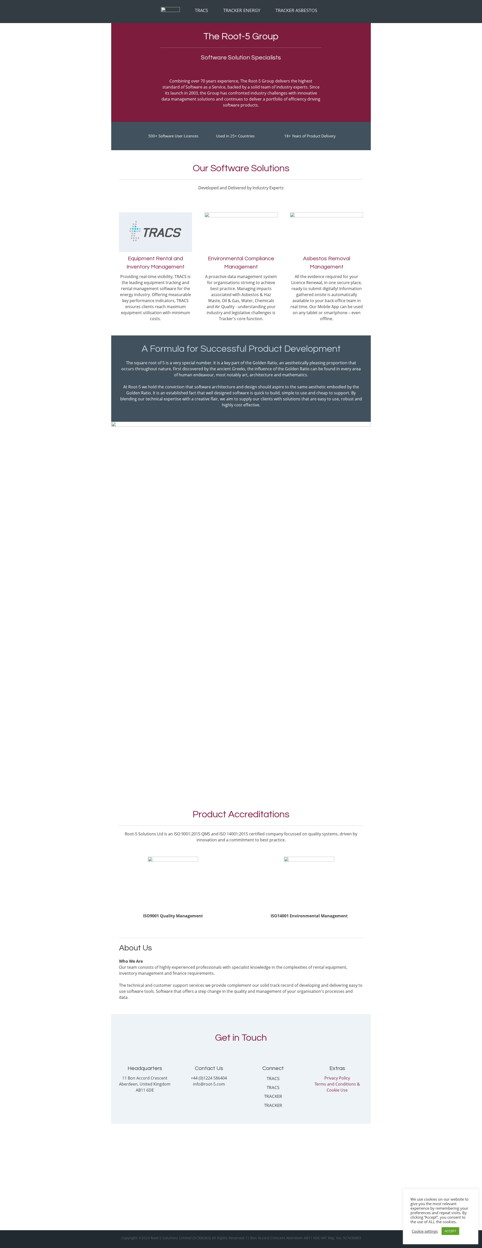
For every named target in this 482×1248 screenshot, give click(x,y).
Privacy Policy (337, 1078)
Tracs (201, 10)
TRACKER (273, 1096)
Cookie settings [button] (425, 1231)
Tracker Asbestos (296, 10)
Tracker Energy (241, 10)
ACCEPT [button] (450, 1231)
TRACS (273, 1078)
